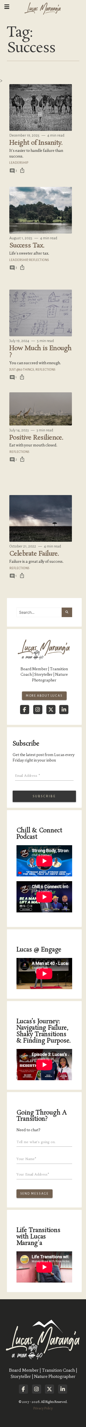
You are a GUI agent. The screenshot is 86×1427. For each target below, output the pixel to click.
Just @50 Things (21, 369)
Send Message (34, 1193)
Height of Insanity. (35, 142)
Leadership (18, 162)
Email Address (27, 775)
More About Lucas (44, 695)
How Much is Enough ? (40, 352)
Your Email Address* (32, 1174)
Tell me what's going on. (36, 1142)
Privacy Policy (43, 1408)
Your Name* (26, 1159)
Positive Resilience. (36, 437)
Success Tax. (26, 245)
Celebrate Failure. (34, 553)
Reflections (39, 260)
